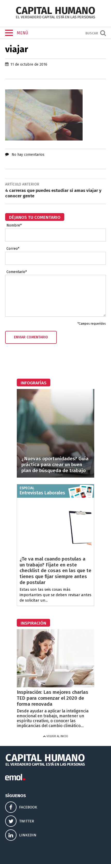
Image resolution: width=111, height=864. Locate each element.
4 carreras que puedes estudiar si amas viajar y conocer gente (53, 193)
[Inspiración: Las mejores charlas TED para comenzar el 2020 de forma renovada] (55, 685)
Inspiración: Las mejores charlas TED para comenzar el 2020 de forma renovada (52, 698)
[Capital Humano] (55, 17)
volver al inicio (57, 736)
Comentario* (16, 272)
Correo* (12, 249)
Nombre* (14, 225)
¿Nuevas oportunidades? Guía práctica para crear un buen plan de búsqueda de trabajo (55, 464)
